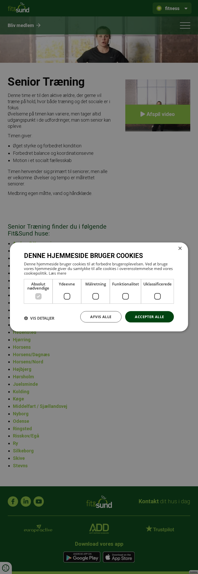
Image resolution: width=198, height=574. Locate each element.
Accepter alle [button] (149, 316)
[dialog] (99, 287)
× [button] (180, 248)
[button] (39, 318)
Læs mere (57, 272)
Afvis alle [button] (100, 316)
